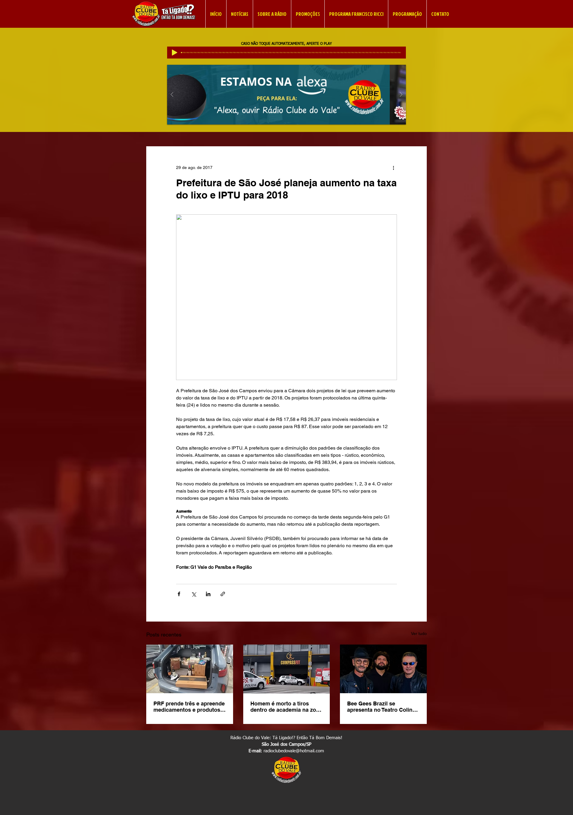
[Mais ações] (393, 167)
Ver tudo (419, 633)
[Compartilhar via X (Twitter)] (193, 594)
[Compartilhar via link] (223, 594)
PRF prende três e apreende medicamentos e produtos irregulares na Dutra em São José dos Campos (189, 706)
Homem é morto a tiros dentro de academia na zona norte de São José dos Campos (286, 706)
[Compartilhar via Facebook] (179, 594)
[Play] (174, 53)
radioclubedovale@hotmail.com (294, 751)
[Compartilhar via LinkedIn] (208, 594)
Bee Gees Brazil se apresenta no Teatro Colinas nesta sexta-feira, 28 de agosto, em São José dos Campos (382, 706)
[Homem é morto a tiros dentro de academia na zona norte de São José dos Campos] (286, 669)
